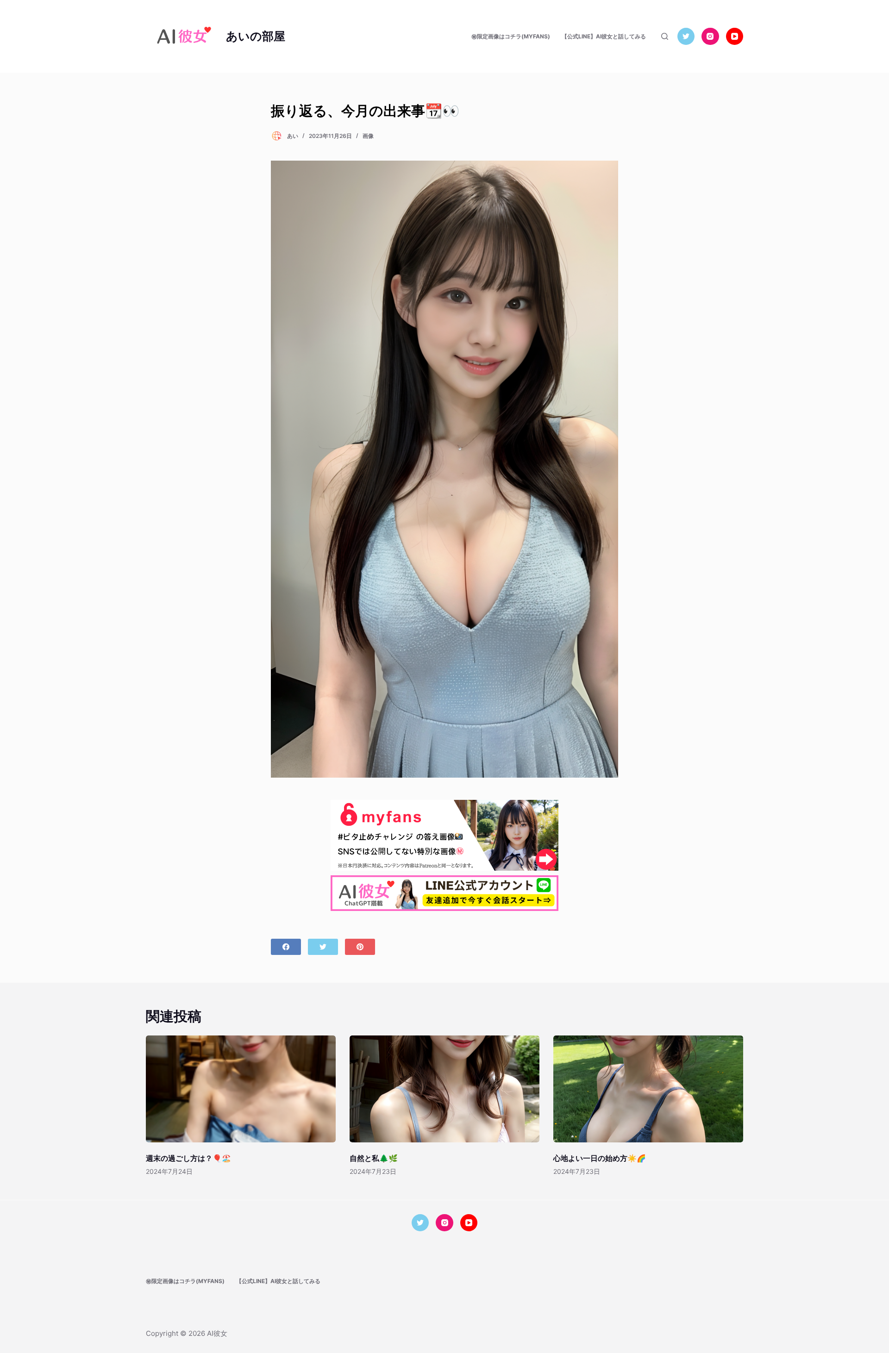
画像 (368, 135)
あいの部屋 (255, 36)
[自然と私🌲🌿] (444, 1088)
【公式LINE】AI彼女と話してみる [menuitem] (604, 36)
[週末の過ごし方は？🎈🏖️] (241, 1088)
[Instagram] (710, 36)
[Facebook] (286, 947)
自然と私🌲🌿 (374, 1158)
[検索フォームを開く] (664, 36)
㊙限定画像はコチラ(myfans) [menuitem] (510, 36)
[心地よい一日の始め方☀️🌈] (648, 1088)
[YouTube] (735, 36)
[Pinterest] (360, 947)
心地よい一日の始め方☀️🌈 (599, 1158)
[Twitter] (686, 36)
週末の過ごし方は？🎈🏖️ (188, 1158)
